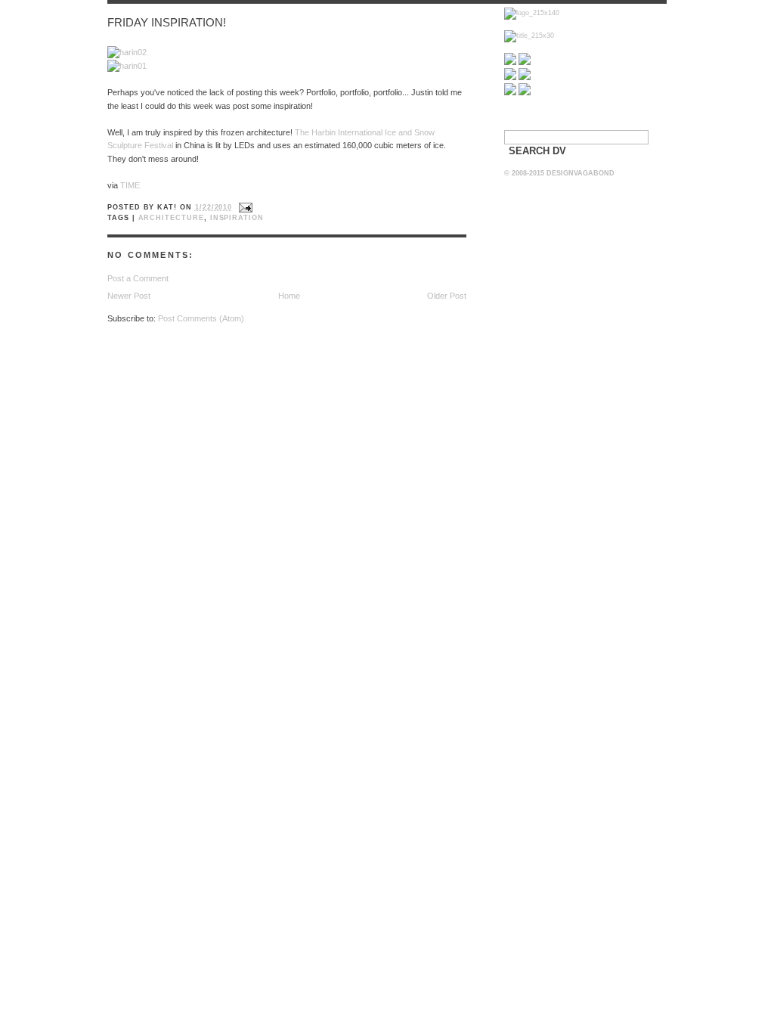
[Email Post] (243, 207)
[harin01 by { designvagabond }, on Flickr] (127, 65)
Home (289, 295)
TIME (130, 185)
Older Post (446, 295)
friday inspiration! (166, 22)
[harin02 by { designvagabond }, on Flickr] (127, 52)
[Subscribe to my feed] (510, 63)
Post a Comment (138, 278)
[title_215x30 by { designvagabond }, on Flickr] (529, 35)
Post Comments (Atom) (201, 318)
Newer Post (128, 295)
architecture (171, 218)
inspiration (237, 218)
